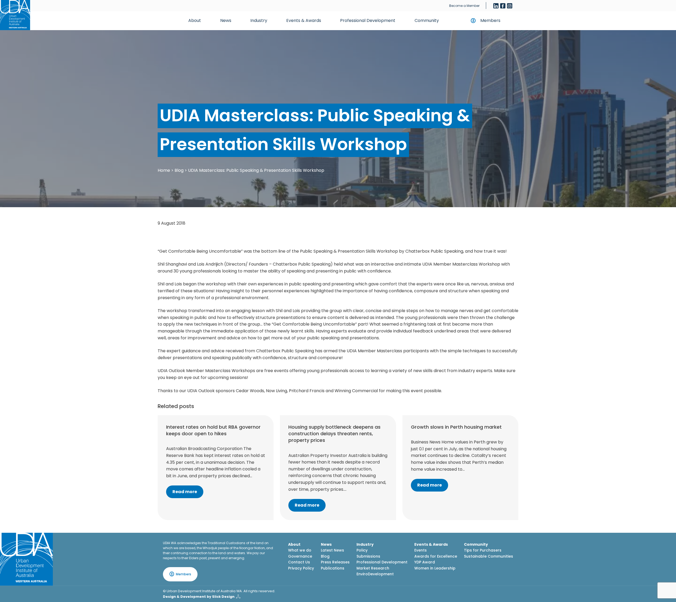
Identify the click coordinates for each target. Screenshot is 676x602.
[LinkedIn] (496, 5)
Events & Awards (303, 20)
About (194, 20)
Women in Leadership (435, 568)
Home (164, 170)
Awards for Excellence (435, 556)
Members (490, 20)
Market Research (372, 568)
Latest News (332, 550)
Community (427, 20)
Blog (179, 170)
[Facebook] (502, 5)
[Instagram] (509, 5)
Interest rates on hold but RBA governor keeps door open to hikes (213, 430)
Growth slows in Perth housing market (456, 427)
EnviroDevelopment (375, 574)
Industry (258, 20)
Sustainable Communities (488, 556)
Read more (184, 492)
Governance (300, 556)
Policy (362, 550)
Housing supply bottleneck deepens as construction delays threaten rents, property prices (334, 433)
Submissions (368, 556)
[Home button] (15, 15)
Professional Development (367, 20)
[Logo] (26, 559)
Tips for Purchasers (482, 550)
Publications (332, 568)
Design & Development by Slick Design (198, 596)
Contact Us (299, 562)
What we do (299, 550)
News (225, 20)
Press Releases (335, 562)
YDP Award (424, 562)
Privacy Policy (301, 568)
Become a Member (464, 5)
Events (420, 550)
